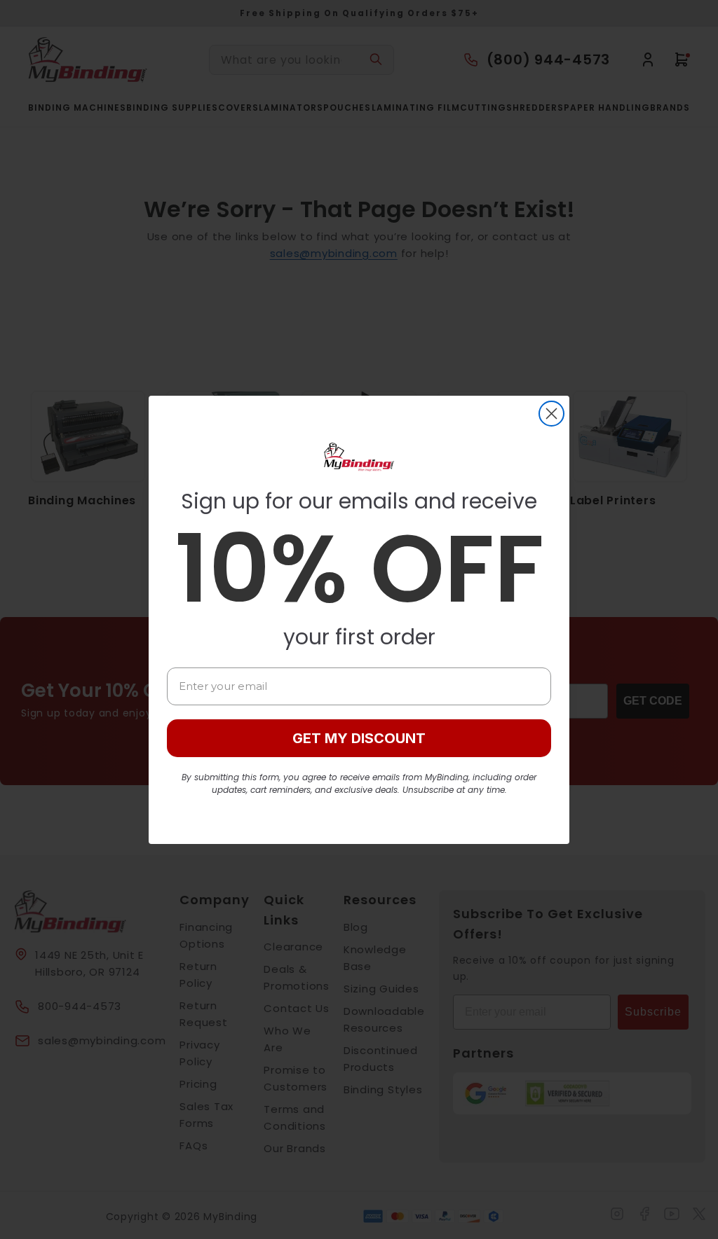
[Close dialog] (551, 413)
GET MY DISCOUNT (359, 738)
